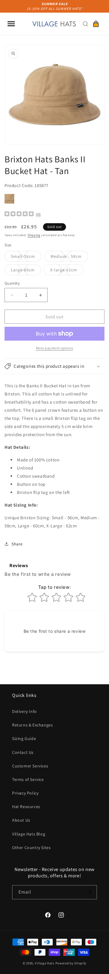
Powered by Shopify (71, 963)
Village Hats (44, 963)
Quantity (12, 283)
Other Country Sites (31, 847)
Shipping (34, 235)
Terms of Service (28, 779)
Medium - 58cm (69, 257)
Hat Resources (26, 806)
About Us (21, 820)
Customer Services (30, 766)
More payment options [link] (54, 348)
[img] (19, 214)
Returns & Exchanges (32, 725)
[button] (11, 23)
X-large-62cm (67, 271)
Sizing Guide (24, 738)
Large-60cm (26, 271)
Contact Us (23, 752)
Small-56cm (26, 257)
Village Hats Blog (28, 834)
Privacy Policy (25, 793)
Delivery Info (24, 711)
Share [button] (17, 544)
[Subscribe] (90, 892)
